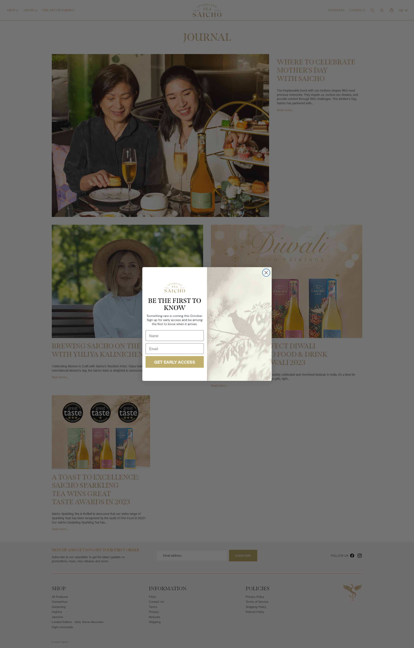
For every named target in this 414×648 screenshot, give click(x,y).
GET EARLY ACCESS (174, 362)
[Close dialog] (266, 272)
